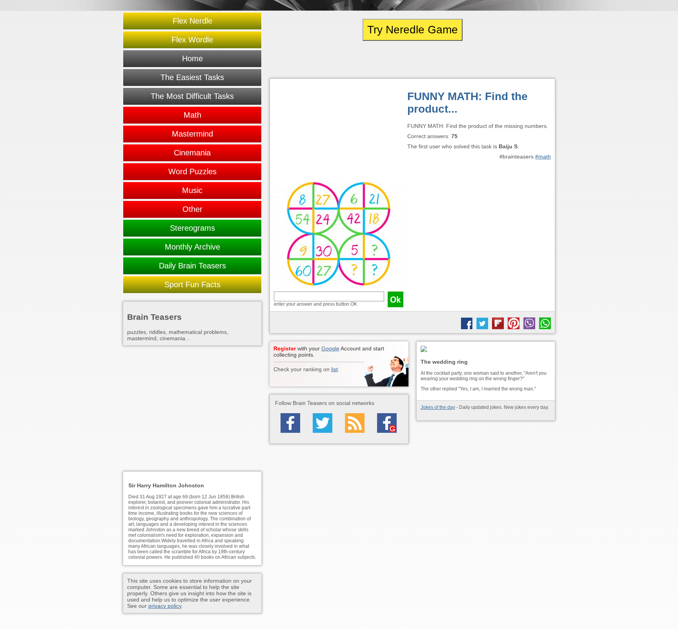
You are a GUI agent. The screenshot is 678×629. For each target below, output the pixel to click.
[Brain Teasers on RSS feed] (354, 423)
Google (330, 348)
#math (543, 156)
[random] (412, 59)
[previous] (313, 59)
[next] (512, 59)
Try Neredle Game (412, 30)
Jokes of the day (438, 407)
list (334, 369)
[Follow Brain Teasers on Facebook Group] (387, 423)
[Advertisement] (338, 132)
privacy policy (164, 606)
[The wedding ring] (486, 349)
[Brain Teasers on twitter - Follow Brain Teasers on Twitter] (322, 423)
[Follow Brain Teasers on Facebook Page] (290, 423)
